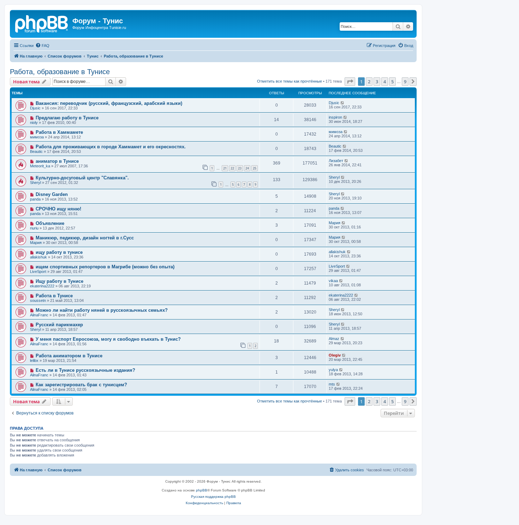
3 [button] (377, 81)
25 (254, 168)
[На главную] (42, 23)
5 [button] (392, 81)
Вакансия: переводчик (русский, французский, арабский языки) (109, 103)
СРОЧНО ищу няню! (58, 208)
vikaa (333, 281)
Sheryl (35, 182)
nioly (34, 122)
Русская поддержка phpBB (213, 497)
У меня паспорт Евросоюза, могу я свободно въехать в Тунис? (108, 339)
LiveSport (38, 271)
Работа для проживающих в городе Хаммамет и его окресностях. (111, 146)
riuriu (34, 228)
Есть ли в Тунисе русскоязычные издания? (85, 370)
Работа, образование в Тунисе (60, 72)
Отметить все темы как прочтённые (289, 81)
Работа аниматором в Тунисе (69, 355)
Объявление (50, 223)
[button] (350, 81)
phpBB (201, 490)
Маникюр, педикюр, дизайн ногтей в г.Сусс (85, 237)
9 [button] (405, 81)
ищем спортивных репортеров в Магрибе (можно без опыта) (105, 266)
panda (35, 199)
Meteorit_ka (40, 166)
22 (232, 168)
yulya (333, 370)
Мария (334, 223)
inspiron (335, 117)
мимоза (37, 137)
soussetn (38, 300)
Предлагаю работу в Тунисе (67, 117)
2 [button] (369, 81)
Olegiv (335, 355)
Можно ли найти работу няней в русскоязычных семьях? (102, 310)
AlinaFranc (39, 315)
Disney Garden (52, 194)
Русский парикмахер (59, 324)
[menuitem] (42, 45)
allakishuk (38, 257)
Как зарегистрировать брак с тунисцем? (81, 384)
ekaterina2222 (42, 286)
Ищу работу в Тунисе (59, 281)
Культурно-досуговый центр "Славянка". (82, 177)
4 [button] (384, 81)
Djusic (35, 108)
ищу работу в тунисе (59, 252)
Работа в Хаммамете (59, 132)
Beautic (36, 151)
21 (225, 168)
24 (247, 168)
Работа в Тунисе (54, 295)
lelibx (34, 360)
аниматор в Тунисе (57, 161)
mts (332, 384)
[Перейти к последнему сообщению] (342, 103)
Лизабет (336, 161)
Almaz (334, 338)
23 (239, 168)
